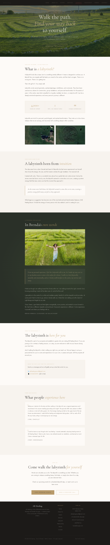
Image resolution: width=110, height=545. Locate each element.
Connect (104, 3)
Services (70, 3)
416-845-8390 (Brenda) (78, 517)
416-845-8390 (34, 374)
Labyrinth (78, 3)
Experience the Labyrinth (55, 46)
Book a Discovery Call (67, 492)
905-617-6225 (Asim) (78, 520)
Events (62, 3)
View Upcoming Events (43, 492)
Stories (97, 3)
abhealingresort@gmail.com (37, 371)
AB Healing (7, 3)
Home (47, 3)
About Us (55, 3)
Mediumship (88, 3)
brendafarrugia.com (78, 526)
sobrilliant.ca (78, 523)
